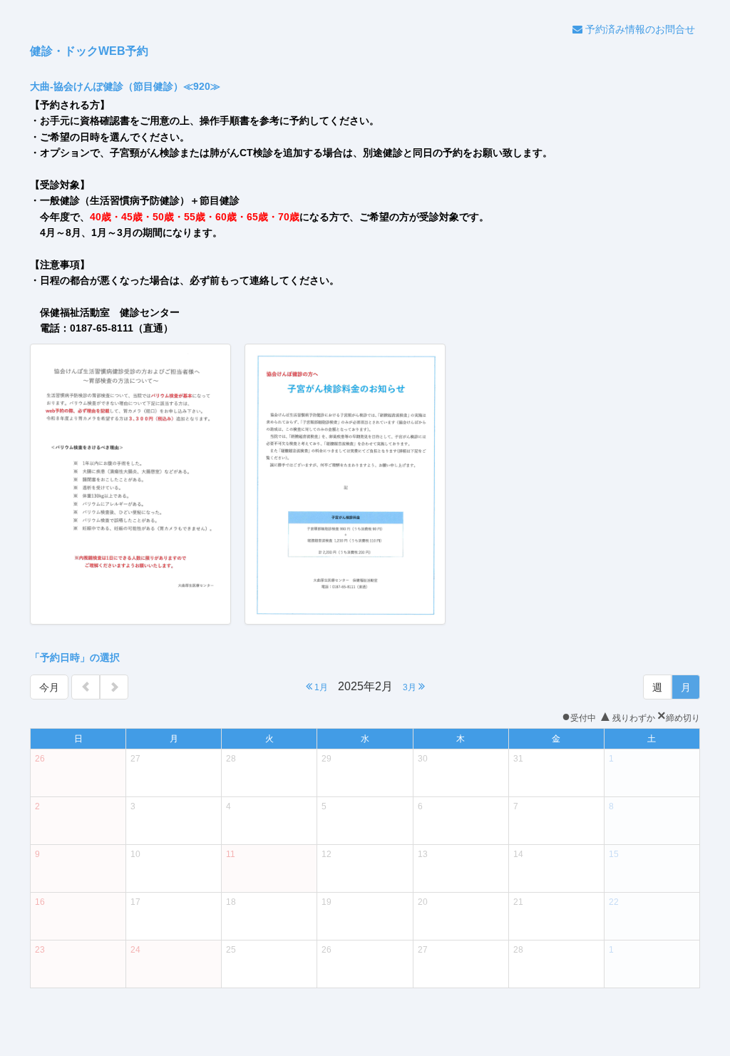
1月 (320, 687)
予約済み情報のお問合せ (638, 29)
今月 (49, 687)
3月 (410, 687)
